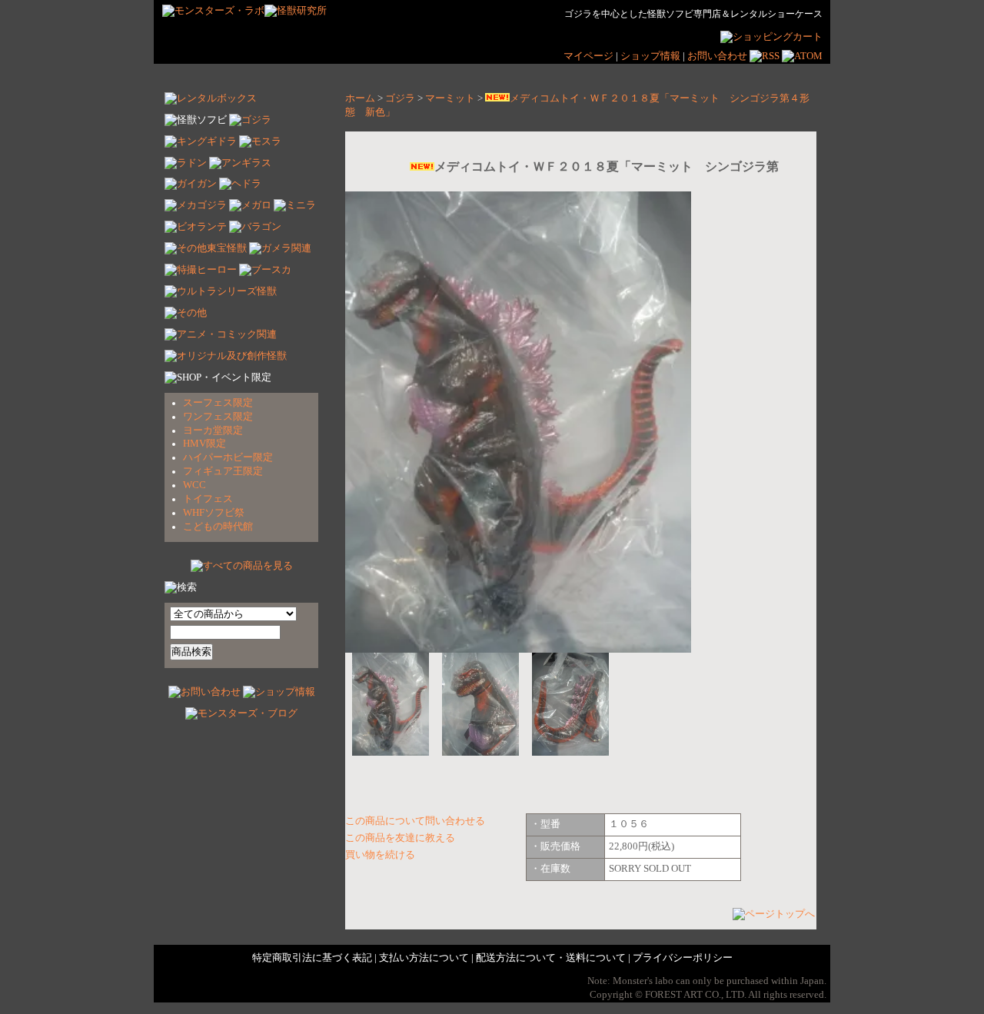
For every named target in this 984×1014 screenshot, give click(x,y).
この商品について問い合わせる (415, 821)
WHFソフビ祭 (213, 512)
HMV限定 (204, 443)
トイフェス (208, 499)
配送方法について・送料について (551, 957)
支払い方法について (424, 957)
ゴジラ (400, 98)
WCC (194, 485)
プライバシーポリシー (683, 957)
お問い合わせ (717, 56)
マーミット (450, 98)
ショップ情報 (651, 56)
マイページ (588, 56)
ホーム (360, 98)
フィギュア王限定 (223, 471)
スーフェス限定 (218, 402)
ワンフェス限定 (218, 416)
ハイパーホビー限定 (228, 457)
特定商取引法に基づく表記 (312, 957)
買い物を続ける (380, 854)
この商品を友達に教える (400, 838)
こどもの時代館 (218, 526)
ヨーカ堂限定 (213, 430)
